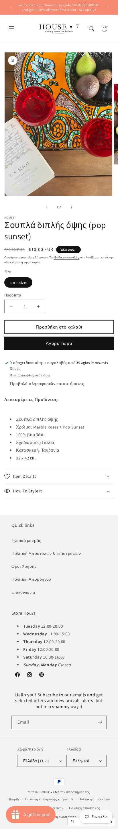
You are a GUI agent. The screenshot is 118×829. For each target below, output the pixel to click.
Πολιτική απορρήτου (94, 799)
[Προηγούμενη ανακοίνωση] (10, 7)
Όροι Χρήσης (24, 566)
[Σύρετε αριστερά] (46, 207)
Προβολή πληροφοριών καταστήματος (47, 383)
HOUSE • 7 (47, 792)
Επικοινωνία (23, 592)
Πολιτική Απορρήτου (31, 579)
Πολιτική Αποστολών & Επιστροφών (46, 553)
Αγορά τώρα (59, 343)
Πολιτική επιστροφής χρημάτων (49, 799)
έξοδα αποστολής (66, 257)
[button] (11, 28)
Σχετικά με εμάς (26, 540)
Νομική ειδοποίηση (61, 817)
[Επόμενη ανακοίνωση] (107, 7)
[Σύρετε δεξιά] (71, 207)
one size (18, 282)
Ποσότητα (12, 295)
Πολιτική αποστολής (84, 808)
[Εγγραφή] (100, 722)
